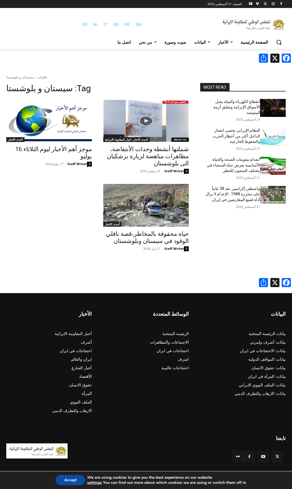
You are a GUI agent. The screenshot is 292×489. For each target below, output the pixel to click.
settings (94, 482)
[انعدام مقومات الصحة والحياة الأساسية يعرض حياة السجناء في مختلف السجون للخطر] (273, 166)
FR (127, 24)
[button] (279, 42)
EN (139, 24)
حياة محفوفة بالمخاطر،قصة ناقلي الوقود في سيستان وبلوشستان (147, 237)
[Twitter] (277, 456)
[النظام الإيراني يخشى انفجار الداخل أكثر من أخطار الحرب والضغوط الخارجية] (273, 137)
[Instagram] (273, 4)
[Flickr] (238, 456)
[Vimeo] (257, 4)
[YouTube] (263, 456)
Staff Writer (174, 171)
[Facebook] (281, 4)
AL (95, 24)
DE (115, 24)
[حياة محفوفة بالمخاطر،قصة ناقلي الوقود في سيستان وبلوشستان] (146, 205)
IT (106, 24)
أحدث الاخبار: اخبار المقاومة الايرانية (126, 139)
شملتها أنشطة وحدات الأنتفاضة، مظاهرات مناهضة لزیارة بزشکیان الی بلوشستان (148, 156)
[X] (265, 4)
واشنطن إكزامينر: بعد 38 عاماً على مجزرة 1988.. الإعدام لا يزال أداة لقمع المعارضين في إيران (233, 194)
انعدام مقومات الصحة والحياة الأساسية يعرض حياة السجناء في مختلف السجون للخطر (233, 165)
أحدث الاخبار (15, 139)
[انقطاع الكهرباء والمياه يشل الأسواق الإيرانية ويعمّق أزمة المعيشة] (273, 108)
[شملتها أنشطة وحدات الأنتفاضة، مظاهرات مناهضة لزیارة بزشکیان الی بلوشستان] (146, 120)
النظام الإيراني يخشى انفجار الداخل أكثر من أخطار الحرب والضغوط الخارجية (236, 136)
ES (85, 24)
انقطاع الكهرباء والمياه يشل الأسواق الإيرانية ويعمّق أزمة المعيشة (236, 107)
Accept (70, 480)
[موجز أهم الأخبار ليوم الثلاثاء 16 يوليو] (49, 120)
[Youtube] (251, 4)
